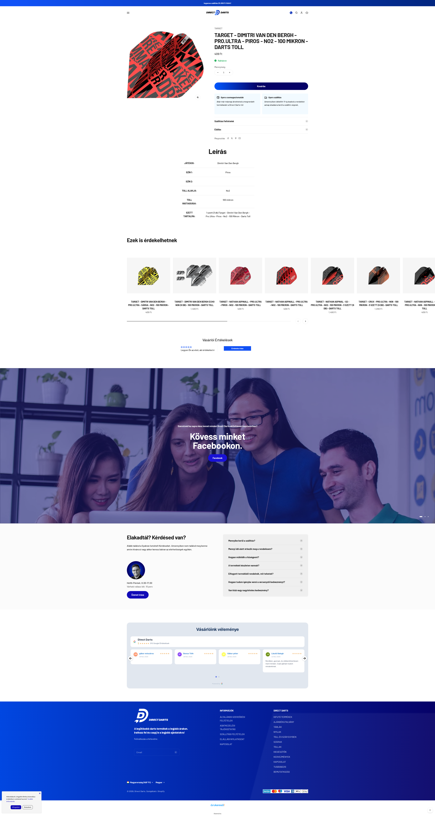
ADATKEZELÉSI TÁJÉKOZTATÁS (228, 727)
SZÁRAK (278, 741)
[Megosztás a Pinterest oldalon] (236, 138)
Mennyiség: (220, 67)
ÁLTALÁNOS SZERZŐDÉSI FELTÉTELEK (232, 719)
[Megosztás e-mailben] (240, 138)
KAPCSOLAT (226, 744)
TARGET (218, 28)
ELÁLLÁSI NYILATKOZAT (232, 739)
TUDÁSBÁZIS (280, 766)
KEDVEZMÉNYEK (282, 756)
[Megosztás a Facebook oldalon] (228, 138)
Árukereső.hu (217, 813)
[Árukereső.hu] (217, 805)
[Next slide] (304, 658)
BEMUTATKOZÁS (282, 771)
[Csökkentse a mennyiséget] (218, 72)
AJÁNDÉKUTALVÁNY (284, 722)
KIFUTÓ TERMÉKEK (283, 717)
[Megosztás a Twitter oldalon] (232, 138)
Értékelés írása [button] (237, 348)
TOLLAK (278, 746)
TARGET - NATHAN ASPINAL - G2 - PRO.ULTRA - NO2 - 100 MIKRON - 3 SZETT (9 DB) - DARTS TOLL (332, 305)
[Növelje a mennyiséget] (229, 72)
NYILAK (277, 731)
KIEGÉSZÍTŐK (280, 751)
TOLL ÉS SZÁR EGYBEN (285, 736)
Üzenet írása (137, 594)
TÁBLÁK (278, 727)
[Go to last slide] (130, 658)
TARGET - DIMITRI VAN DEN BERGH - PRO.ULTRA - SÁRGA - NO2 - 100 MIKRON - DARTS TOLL (148, 305)
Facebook (217, 458)
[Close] (40, 793)
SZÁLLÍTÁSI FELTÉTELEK (232, 734)
